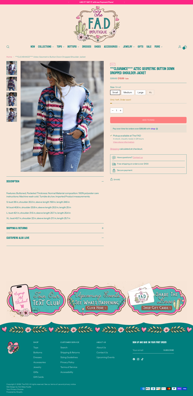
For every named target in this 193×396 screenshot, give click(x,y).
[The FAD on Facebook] (134, 360)
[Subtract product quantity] (112, 110)
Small (115, 92)
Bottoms (37, 352)
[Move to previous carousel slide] (178, 266)
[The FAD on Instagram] (138, 360)
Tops (35, 347)
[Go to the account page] (179, 46)
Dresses (37, 357)
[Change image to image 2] (11, 84)
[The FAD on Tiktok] (142, 360)
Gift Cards (38, 377)
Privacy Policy (67, 362)
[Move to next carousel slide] (184, 266)
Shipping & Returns (70, 352)
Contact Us (102, 352)
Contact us (138, 157)
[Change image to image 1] (11, 68)
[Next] (124, 2)
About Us (101, 347)
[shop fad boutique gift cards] (157, 300)
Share (117, 179)
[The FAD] (96, 24)
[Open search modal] (8, 46)
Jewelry (37, 367)
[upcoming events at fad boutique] (96, 300)
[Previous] (69, 2)
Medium (128, 92)
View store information (123, 142)
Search (63, 347)
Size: (115, 87)
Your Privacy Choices (14, 389)
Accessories (39, 362)
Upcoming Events (105, 357)
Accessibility (66, 372)
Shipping (114, 149)
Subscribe (168, 350)
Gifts (35, 372)
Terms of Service (68, 367)
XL (150, 92)
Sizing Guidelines (69, 357)
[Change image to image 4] (11, 115)
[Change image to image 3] (11, 99)
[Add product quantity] (120, 110)
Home (9, 57)
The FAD (25, 384)
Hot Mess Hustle (24, 387)
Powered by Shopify (14, 392)
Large (141, 92)
